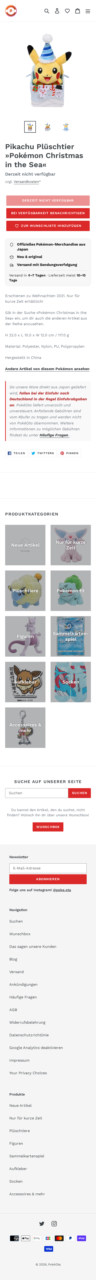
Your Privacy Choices (28, 1073)
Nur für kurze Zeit (25, 1118)
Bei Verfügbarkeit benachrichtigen (48, 213)
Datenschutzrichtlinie (29, 1035)
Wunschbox (48, 827)
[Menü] (88, 11)
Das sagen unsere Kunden (32, 946)
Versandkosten (26, 182)
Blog (13, 959)
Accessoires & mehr (27, 1194)
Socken (16, 1181)
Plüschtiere (19, 1131)
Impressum (19, 1060)
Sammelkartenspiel (26, 1156)
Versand (16, 972)
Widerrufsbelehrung (27, 1022)
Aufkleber (18, 1168)
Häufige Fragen (54, 435)
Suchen (79, 793)
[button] (67, 11)
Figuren (16, 1143)
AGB (13, 1010)
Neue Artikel (20, 1105)
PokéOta (54, 1264)
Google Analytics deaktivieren (36, 1047)
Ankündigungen (23, 984)
